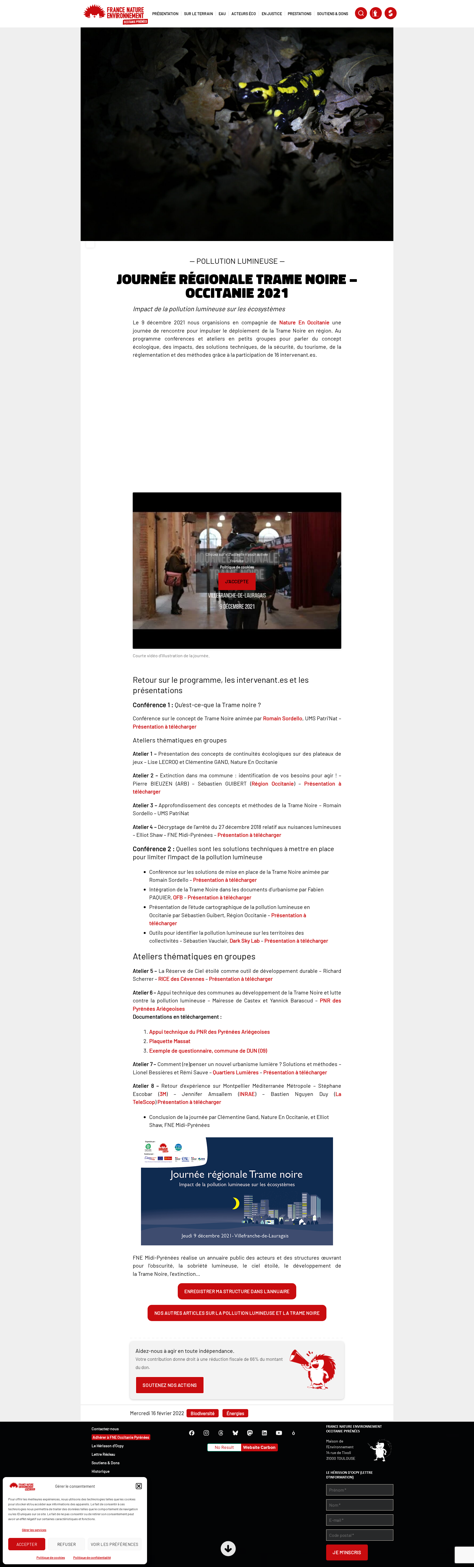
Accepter (26, 1544)
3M (163, 1093)
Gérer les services (34, 1530)
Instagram (206, 1433)
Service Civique (391, 13)
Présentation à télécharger (164, 726)
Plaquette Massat (169, 1041)
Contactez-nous (105, 1428)
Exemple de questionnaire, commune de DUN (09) (208, 1050)
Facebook (192, 1433)
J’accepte (237, 581)
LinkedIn (264, 1433)
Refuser (66, 1544)
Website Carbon (259, 1447)
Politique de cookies (50, 1557)
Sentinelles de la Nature (376, 13)
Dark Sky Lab (245, 940)
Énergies (235, 1413)
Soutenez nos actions (170, 1385)
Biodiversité (203, 1413)
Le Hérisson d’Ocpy (107, 1445)
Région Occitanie (273, 783)
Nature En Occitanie (304, 322)
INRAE (247, 1093)
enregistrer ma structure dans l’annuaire (237, 1291)
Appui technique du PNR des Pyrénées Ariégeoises (209, 1031)
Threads (221, 1433)
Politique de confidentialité (92, 1557)
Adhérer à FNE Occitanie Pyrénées (121, 1437)
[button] (139, 1486)
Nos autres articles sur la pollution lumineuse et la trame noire (237, 1313)
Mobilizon (293, 1433)
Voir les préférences (115, 1544)
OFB (178, 897)
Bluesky (235, 1433)
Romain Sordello (283, 718)
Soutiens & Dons (106, 1462)
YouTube (279, 1433)
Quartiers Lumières (236, 1072)
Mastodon (250, 1433)
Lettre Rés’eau (103, 1454)
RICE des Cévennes (181, 978)
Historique (100, 1471)
